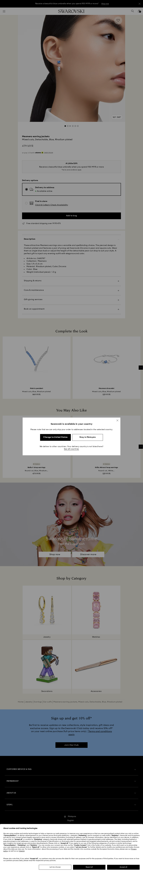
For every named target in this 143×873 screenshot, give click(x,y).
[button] (117, 420)
